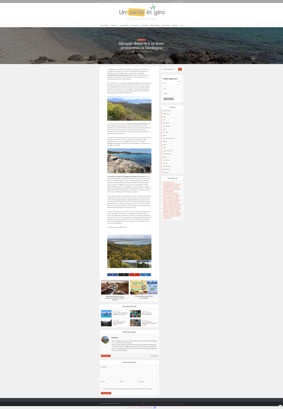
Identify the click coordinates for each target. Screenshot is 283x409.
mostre (166, 202)
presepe (171, 206)
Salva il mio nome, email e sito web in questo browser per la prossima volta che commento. (128, 389)
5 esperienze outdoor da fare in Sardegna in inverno (119, 323)
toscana (166, 213)
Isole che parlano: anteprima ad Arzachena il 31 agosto (149, 323)
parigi (165, 206)
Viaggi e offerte (154, 25)
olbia (180, 204)
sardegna (178, 209)
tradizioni (172, 213)
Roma (172, 209)
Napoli (176, 202)
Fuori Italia (144, 25)
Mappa (120, 1)
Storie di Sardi (165, 25)
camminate (174, 187)
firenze (165, 195)
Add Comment (142, 51)
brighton (178, 184)
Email (122, 381)
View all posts (106, 356)
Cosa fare (114, 25)
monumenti (177, 200)
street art (172, 211)
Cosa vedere (104, 25)
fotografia (172, 195)
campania (166, 189)
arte (173, 182)
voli (170, 218)
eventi (175, 193)
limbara (171, 198)
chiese (172, 189)
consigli (178, 189)
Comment (103, 367)
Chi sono (105, 1)
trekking (172, 215)
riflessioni (177, 206)
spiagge (166, 211)
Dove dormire (135, 25)
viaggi (165, 218)
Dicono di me (115, 1)
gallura (178, 195)
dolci (171, 191)
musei (171, 202)
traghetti (179, 213)
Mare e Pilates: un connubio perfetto (147, 313)
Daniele (150, 51)
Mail (164, 83)
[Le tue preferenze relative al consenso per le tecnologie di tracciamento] (280, 406)
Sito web (141, 381)
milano (170, 200)
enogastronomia (168, 193)
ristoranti (166, 209)
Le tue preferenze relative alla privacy (145, 407)
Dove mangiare (124, 25)
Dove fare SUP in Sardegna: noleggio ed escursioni (120, 313)
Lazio (165, 198)
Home (100, 1)
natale (165, 204)
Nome (103, 381)
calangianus (167, 187)
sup (177, 211)
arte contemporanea (169, 184)
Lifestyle (174, 25)
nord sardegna (172, 204)
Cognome (165, 93)
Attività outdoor (141, 39)
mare (165, 200)
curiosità (166, 191)
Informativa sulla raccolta (132, 407)
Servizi (109, 1)
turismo (178, 215)
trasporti (166, 215)
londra (176, 198)
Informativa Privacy (127, 1)
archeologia (167, 182)
